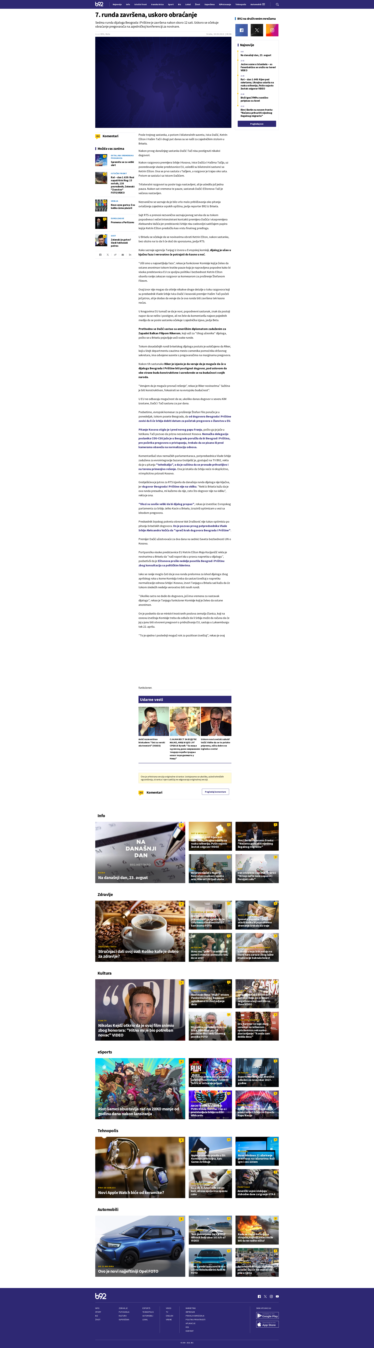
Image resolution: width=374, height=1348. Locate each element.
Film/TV (102, 1020)
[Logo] (99, 4)
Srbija (114, 201)
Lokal (145, 1319)
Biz (96, 1316)
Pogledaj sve (256, 123)
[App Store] (267, 1324)
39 (105, 201)
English (169, 1316)
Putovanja (124, 1312)
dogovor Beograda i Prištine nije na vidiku (169, 486)
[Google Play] (267, 1315)
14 (105, 174)
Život (98, 1319)
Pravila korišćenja (195, 1316)
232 (141, 792)
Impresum (190, 1312)
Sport (98, 1312)
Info (97, 1308)
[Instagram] (272, 30)
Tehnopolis (148, 1312)
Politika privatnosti (196, 1319)
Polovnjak (197, 1230)
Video (168, 1308)
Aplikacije (190, 1323)
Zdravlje (123, 1308)
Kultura (123, 1316)
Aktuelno (196, 947)
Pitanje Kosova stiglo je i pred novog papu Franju (170, 429)
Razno (101, 872)
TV (167, 1312)
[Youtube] (277, 1296)
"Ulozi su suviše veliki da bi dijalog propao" (166, 504)
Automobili (147, 1316)
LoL (100, 1104)
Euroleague (117, 218)
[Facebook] (241, 30)
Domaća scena (199, 1072)
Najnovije (117, 4)
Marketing (191, 1308)
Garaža (242, 1230)
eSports (146, 1308)
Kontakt (190, 1331)
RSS (187, 1327)
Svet (113, 235)
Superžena (124, 1319)
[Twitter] (257, 30)
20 (275, 982)
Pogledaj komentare (215, 791)
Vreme (169, 1319)
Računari (243, 1151)
